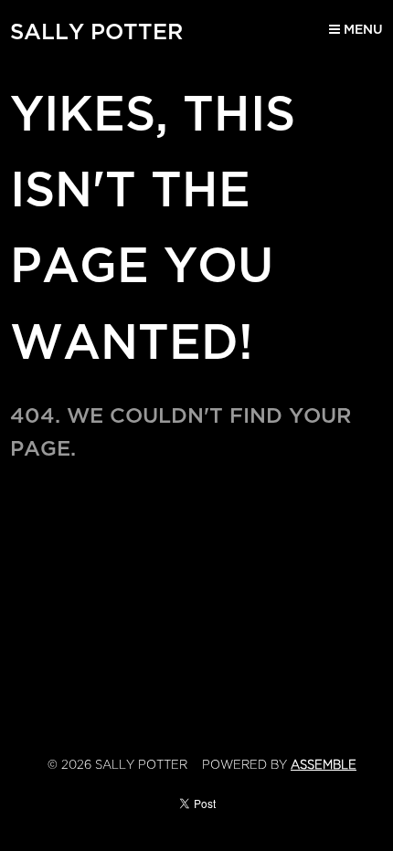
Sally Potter (96, 32)
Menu (361, 30)
